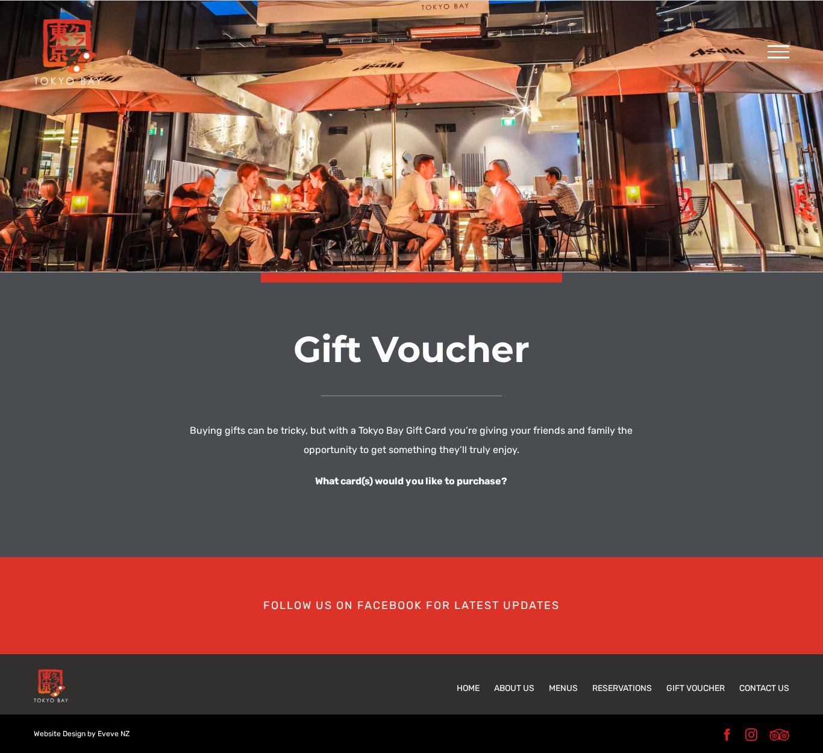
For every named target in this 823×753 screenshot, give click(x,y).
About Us (514, 688)
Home (468, 688)
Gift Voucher (695, 688)
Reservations (622, 688)
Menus (563, 688)
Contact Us (764, 688)
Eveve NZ (114, 734)
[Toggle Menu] (778, 51)
